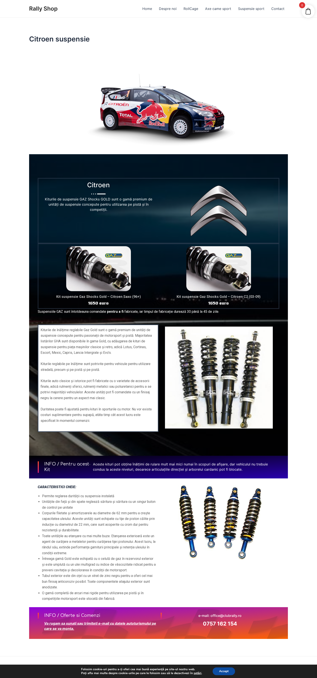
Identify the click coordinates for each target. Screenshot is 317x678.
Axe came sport (218, 8)
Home (147, 8)
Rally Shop (43, 8)
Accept (224, 671)
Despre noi (168, 8)
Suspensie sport (251, 8)
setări (197, 673)
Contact (277, 8)
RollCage (191, 8)
